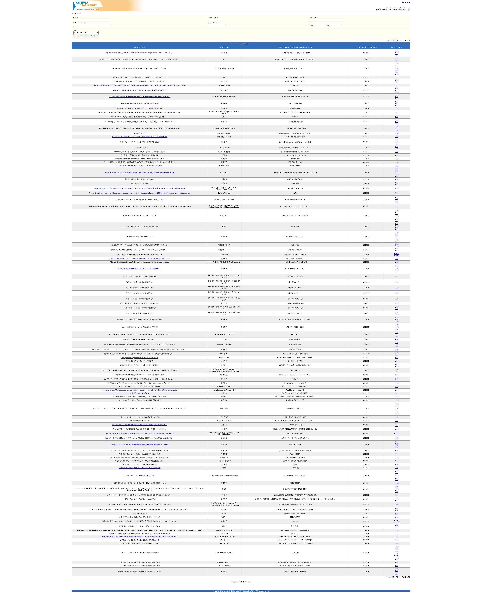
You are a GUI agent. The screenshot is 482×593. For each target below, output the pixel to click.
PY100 (396, 433)
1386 (396, 152)
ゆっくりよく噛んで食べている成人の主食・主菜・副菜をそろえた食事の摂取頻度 (139, 137)
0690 (396, 117)
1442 (396, 123)
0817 (396, 105)
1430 (396, 414)
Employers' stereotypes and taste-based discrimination (139, 358)
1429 (396, 72)
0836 (396, 454)
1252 (396, 55)
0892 (396, 375)
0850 (396, 147)
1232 (396, 262)
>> (400, 40)
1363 (396, 162)
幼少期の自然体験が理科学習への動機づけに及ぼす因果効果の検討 (139, 165)
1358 (396, 142)
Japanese (406, 2)
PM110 (396, 522)
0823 (396, 92)
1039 (396, 498)
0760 (396, 510)
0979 (396, 95)
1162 (396, 387)
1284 (396, 140)
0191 (396, 102)
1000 (396, 133)
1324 (396, 390)
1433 (396, 85)
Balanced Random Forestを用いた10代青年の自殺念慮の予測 (139, 468)
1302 (396, 82)
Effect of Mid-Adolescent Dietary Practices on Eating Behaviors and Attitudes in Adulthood (139, 534)
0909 (396, 80)
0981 (396, 98)
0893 (396, 450)
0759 (396, 509)
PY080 (396, 255)
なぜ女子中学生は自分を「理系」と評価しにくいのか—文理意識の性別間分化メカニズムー (139, 259)
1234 (396, 426)
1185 (396, 229)
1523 (396, 74)
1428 (396, 328)
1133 (396, 457)
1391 (396, 113)
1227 (396, 67)
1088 (396, 63)
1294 (396, 137)
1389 (396, 326)
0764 (396, 246)
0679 (396, 90)
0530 (396, 464)
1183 (396, 60)
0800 (396, 179)
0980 (396, 97)
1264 (396, 429)
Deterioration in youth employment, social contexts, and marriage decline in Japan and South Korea (139, 433)
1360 (396, 324)
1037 (396, 537)
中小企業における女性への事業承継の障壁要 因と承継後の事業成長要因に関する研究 (139, 444)
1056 (396, 194)
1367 (396, 397)
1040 (396, 500)
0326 (396, 562)
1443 (396, 437)
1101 (396, 59)
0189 (396, 380)
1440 (396, 346)
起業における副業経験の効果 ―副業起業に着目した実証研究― (139, 268)
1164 (396, 65)
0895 (396, 155)
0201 (396, 120)
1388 (396, 417)
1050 (396, 468)
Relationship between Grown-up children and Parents (139, 103)
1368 (396, 355)
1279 (396, 69)
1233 (396, 108)
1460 (396, 330)
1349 (396, 70)
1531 (396, 206)
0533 (396, 517)
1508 (396, 540)
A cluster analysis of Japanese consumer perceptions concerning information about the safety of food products (139, 390)
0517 (396, 103)
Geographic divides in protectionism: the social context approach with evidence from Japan (139, 97)
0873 (396, 364)
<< (387, 40)
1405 (396, 447)
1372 (396, 383)
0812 (396, 122)
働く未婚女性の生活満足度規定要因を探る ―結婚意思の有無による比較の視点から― (139, 457)
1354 (396, 530)
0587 (396, 442)
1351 (396, 334)
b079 (396, 514)
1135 (396, 50)
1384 (396, 480)
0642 (396, 192)
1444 (396, 144)
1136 (396, 52)
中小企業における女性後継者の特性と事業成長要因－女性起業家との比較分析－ (139, 425)
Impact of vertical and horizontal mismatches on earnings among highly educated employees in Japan (139, 172)
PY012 (396, 254)
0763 (396, 244)
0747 (396, 188)
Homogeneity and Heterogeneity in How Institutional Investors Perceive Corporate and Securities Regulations (139, 537)
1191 (396, 54)
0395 (396, 88)
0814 (396, 461)
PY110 (396, 520)
